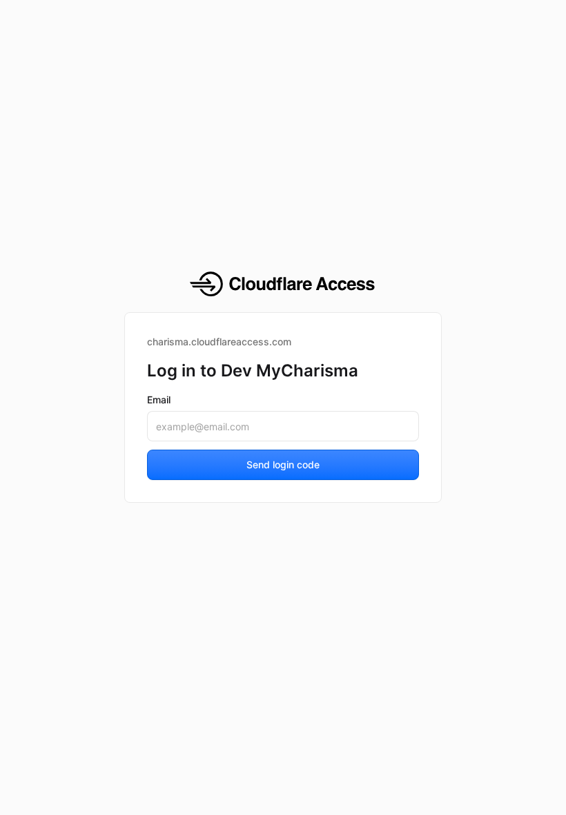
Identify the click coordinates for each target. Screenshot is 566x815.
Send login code (283, 464)
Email (158, 399)
